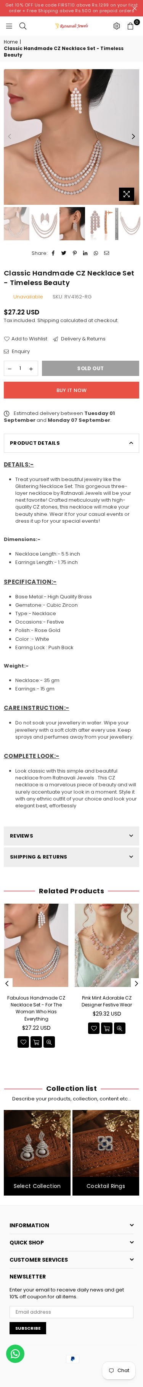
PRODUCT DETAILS (35, 443)
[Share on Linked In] (85, 253)
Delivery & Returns (83, 338)
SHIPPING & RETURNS (38, 856)
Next (133, 137)
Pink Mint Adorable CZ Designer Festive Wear (107, 1001)
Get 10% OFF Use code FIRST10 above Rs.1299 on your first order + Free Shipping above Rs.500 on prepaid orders (71, 8)
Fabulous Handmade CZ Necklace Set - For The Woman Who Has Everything (36, 1008)
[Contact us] (15, 1354)
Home (11, 42)
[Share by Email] (107, 253)
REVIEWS (21, 835)
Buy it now (71, 390)
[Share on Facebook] (53, 253)
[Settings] (117, 26)
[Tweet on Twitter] (64, 253)
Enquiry (20, 351)
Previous (9, 137)
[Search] (23, 26)
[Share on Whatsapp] (96, 253)
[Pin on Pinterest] (75, 253)
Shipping (48, 320)
